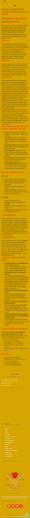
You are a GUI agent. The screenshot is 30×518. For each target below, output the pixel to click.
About (7, 432)
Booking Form (8, 442)
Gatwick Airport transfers (16, 248)
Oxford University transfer (15, 166)
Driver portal (8, 456)
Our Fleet (7, 438)
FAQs (6, 446)
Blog (6, 430)
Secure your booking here (17, 343)
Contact (7, 444)
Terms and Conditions (11, 450)
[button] (15, 5)
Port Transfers (9, 440)
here (17, 288)
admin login (8, 452)
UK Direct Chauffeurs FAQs (11, 361)
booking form (24, 233)
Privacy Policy (8, 448)
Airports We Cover (10, 436)
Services (7, 434)
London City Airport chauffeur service (10, 250)
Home (6, 428)
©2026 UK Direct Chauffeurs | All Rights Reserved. (15, 516)
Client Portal (8, 454)
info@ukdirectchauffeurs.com (15, 341)
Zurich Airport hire (23, 111)
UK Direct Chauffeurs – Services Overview (15, 359)
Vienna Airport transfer (9, 113)
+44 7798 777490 (13, 339)
